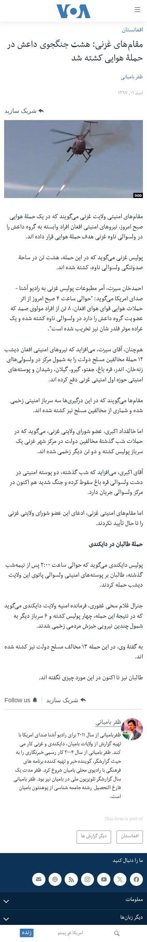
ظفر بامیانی (132, 78)
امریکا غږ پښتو (70, 933)
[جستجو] (117, 933)
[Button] (24, 111)
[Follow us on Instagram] (87, 879)
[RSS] (71, 879)
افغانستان (132, 30)
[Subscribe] (38, 879)
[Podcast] (55, 879)
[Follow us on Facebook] (136, 879)
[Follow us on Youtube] (103, 879)
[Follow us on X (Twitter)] (119, 879)
